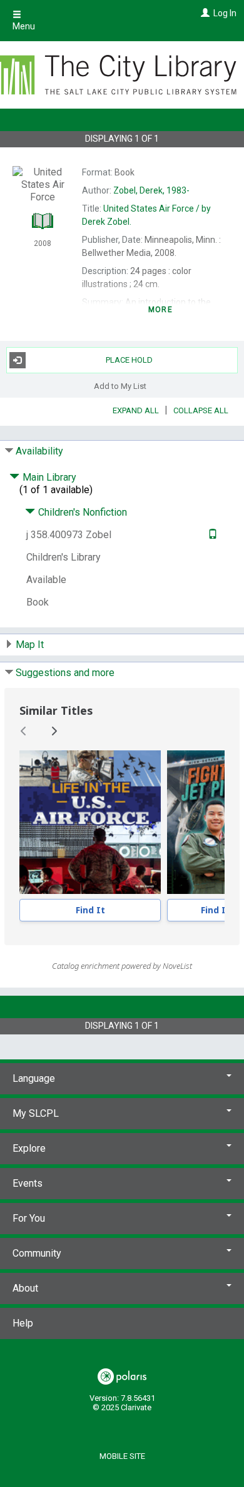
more (160, 309)
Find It (90, 910)
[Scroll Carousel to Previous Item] (24, 731)
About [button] (25, 1288)
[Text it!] (211, 535)
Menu (24, 26)
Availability (39, 451)
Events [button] (28, 1183)
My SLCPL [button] (36, 1113)
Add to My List (120, 386)
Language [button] (34, 1078)
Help (23, 1323)
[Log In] (204, 13)
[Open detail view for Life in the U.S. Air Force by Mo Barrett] (90, 822)
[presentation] (90, 822)
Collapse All (200, 410)
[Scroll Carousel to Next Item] (54, 731)
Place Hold (129, 360)
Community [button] (37, 1253)
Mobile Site (122, 1456)
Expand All (136, 410)
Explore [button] (29, 1148)
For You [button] (29, 1218)
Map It (30, 644)
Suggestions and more (65, 673)
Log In (224, 13)
